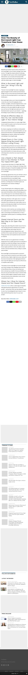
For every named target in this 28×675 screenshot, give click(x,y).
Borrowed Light (14, 298)
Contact (11, 671)
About (6, 671)
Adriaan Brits (11, 44)
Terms (21, 671)
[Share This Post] (9, 66)
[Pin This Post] (15, 66)
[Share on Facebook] (6, 66)
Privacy (17, 671)
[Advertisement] (14, 18)
